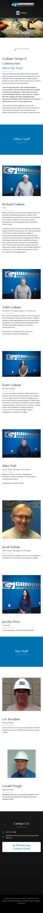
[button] (21, 847)
